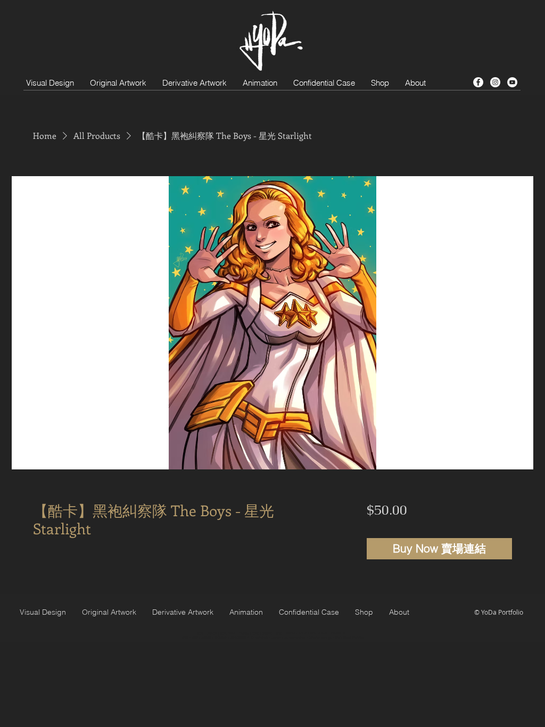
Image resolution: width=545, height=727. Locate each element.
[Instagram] (495, 82)
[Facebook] (478, 82)
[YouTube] (512, 82)
